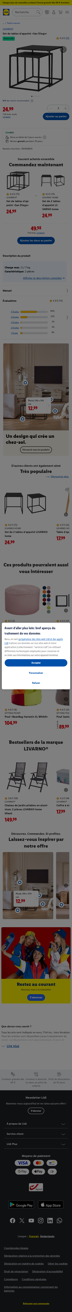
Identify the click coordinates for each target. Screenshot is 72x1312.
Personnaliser (36, 672)
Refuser (36, 682)
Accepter (36, 662)
